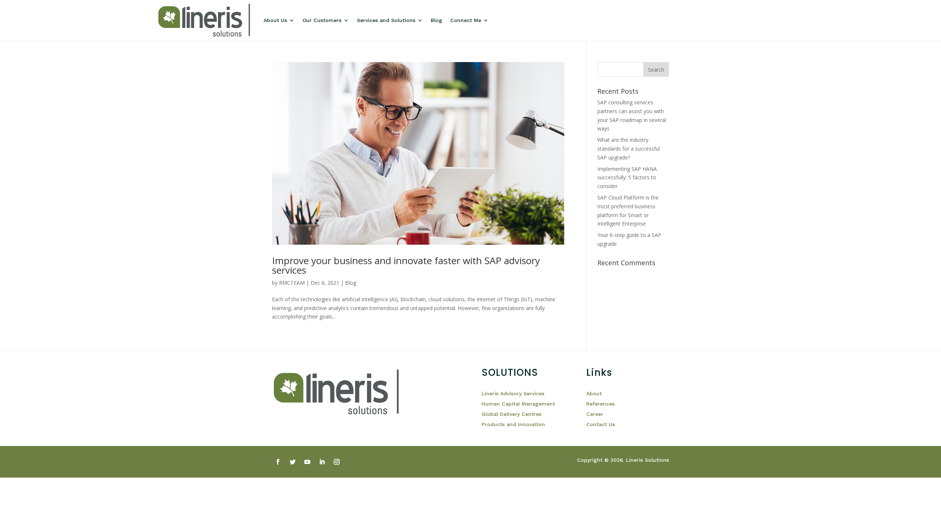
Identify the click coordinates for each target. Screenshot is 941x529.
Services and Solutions (386, 20)
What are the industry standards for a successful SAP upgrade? (628, 148)
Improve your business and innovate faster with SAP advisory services (406, 265)
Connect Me (465, 20)
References (601, 404)
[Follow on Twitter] (292, 462)
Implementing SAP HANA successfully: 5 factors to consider (627, 177)
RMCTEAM (292, 282)
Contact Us (600, 424)
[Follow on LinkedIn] (322, 462)
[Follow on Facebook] (278, 462)
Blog (436, 20)
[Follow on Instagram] (337, 462)
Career (594, 414)
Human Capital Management (518, 404)
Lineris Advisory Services (513, 393)
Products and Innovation (513, 424)
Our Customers (322, 20)
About (594, 393)
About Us (275, 20)
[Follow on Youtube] (307, 462)
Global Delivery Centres (511, 414)
